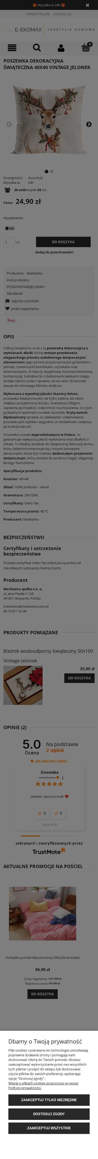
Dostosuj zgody (49, 1114)
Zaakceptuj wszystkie (49, 1128)
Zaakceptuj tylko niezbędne (49, 1100)
